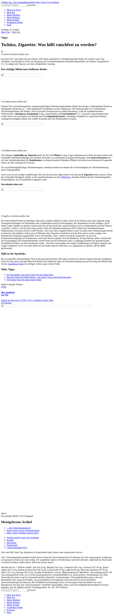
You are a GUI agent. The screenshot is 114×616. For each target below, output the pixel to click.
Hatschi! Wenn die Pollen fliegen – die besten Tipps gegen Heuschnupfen (39, 277)
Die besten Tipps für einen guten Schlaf (24, 280)
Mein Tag (5, 32)
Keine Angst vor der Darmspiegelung (23, 530)
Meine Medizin (13, 15)
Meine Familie (13, 20)
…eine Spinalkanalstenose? (19, 528)
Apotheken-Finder (15, 22)
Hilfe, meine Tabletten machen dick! (23, 533)
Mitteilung (65, 177)
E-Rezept (11, 610)
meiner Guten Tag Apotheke (23, 537)
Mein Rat (11, 12)
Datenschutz (12, 545)
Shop (9, 25)
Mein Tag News (14, 10)
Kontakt (10, 540)
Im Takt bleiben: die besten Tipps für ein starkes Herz (30, 275)
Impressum (11, 542)
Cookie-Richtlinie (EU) (17, 547)
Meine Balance (13, 17)
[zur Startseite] (30, 2)
